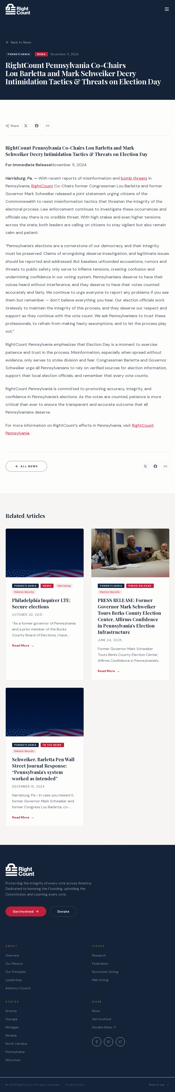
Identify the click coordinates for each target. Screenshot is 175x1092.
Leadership (13, 980)
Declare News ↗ (104, 1027)
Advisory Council (18, 988)
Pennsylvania (15, 1052)
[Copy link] (48, 126)
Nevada (11, 1035)
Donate (63, 911)
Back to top (157, 1085)
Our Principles (15, 972)
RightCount (42, 186)
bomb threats (134, 178)
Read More (23, 645)
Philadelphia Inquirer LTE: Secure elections (41, 603)
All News (29, 466)
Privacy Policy (75, 1085)
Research (99, 955)
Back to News (21, 42)
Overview (12, 955)
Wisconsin (13, 1060)
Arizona (11, 1011)
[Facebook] (96, 1041)
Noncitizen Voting (105, 972)
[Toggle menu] (167, 9)
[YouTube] (108, 1041)
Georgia (11, 1019)
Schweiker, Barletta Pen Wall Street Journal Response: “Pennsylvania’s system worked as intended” (43, 768)
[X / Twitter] (120, 1041)
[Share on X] (26, 126)
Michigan (12, 1027)
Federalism (100, 963)
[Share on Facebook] (37, 126)
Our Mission (14, 963)
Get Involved (23, 911)
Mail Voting (100, 980)
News (96, 1011)
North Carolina (16, 1044)
